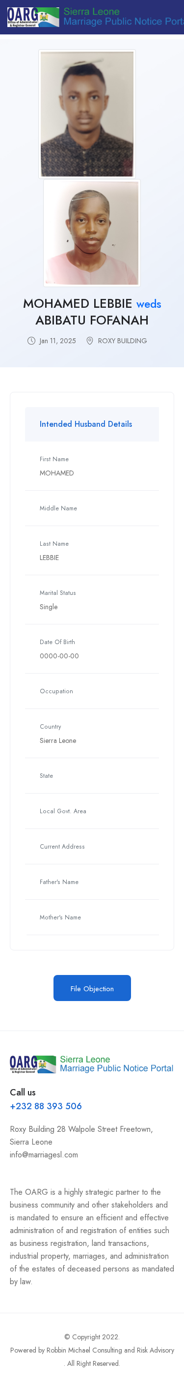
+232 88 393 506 (46, 1106)
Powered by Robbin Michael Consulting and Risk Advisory (92, 1350)
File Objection (92, 988)
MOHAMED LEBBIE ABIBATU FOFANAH (92, 312)
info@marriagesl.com (44, 1154)
